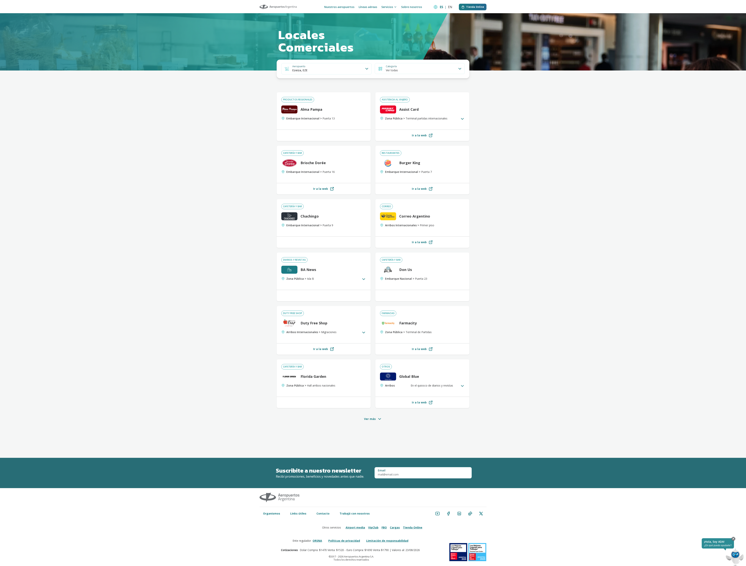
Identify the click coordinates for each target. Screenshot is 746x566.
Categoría (391, 66)
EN (450, 7)
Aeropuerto (298, 66)
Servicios (387, 7)
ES (441, 7)
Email (381, 470)
